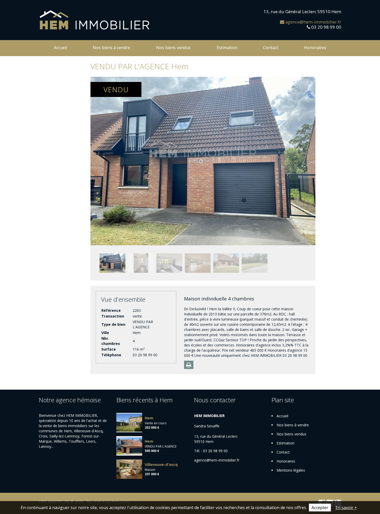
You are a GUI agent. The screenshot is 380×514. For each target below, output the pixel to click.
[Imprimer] (188, 365)
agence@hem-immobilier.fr (312, 22)
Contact (270, 47)
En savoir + (346, 507)
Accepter (319, 507)
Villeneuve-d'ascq (161, 464)
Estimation (227, 47)
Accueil (60, 47)
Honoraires (315, 47)
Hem (149, 417)
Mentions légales (291, 470)
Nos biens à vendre (111, 47)
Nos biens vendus (173, 47)
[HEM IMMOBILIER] (95, 20)
